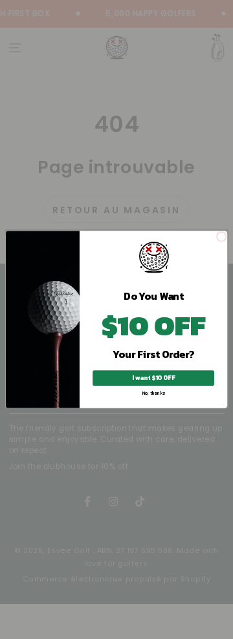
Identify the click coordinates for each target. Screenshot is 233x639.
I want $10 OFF (153, 377)
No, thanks (153, 393)
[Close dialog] (221, 236)
